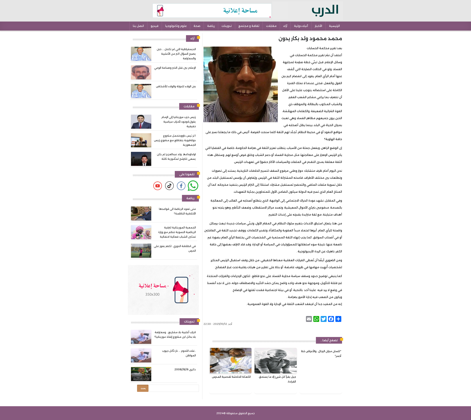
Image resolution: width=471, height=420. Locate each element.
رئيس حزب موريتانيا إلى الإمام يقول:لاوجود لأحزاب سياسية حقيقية (178, 121)
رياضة (211, 26)
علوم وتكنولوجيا (176, 26)
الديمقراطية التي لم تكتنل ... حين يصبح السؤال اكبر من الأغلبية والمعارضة (176, 53)
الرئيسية (334, 26)
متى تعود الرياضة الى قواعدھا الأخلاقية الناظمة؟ (177, 211)
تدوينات (227, 26)
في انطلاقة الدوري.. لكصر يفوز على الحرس (175, 248)
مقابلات (271, 26)
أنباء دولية (301, 26)
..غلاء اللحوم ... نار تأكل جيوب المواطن (179, 353)
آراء (285, 26)
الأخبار (318, 26)
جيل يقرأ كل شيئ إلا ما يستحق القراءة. (277, 379)
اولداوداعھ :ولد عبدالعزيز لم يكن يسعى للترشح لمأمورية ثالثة (176, 156)
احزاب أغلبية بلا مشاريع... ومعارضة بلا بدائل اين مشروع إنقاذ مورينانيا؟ (175, 334)
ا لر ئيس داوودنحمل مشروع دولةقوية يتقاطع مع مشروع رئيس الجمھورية (175, 140)
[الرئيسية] (307, 10)
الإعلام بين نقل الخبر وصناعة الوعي (175, 67)
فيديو (154, 26)
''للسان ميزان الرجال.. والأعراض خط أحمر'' (321, 354)
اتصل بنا (138, 26)
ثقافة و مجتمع (248, 26)
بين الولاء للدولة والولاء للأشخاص (176, 86)
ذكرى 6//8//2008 (185, 369)
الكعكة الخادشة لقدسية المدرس (231, 376)
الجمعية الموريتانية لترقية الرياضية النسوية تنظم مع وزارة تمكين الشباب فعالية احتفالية (177, 232)
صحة (197, 26)
